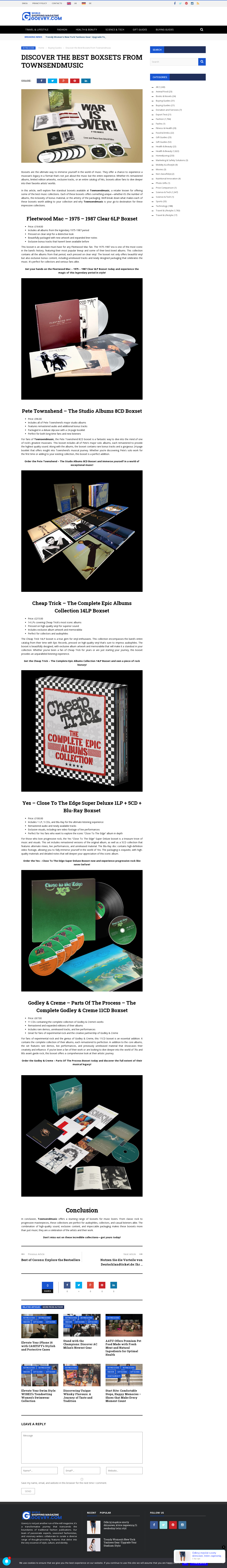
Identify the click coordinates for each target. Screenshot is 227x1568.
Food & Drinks (163, 132)
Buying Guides (165, 29)
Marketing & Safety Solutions (170, 160)
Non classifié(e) (163, 173)
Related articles (31, 1307)
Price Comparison (165, 187)
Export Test (161, 114)
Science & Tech (115, 29)
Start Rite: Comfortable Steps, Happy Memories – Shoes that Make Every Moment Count (123, 1396)
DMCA (24, 3)
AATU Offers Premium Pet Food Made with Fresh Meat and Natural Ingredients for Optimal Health (123, 1347)
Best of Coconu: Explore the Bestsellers (50, 1260)
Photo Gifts (161, 183)
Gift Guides (140, 29)
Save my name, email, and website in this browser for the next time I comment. (64, 1482)
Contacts (57, 3)
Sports (68, 1326)
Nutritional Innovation (167, 178)
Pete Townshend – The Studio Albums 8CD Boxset (82, 411)
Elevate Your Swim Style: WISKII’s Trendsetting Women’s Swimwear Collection (38, 1396)
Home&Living (162, 155)
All (157, 87)
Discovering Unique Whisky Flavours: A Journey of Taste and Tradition (77, 1396)
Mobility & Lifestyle (165, 164)
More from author (53, 1307)
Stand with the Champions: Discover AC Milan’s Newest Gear (80, 1344)
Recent (91, 1512)
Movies (159, 169)
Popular (105, 1512)
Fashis (159, 123)
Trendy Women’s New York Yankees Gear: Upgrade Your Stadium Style (85, 36)
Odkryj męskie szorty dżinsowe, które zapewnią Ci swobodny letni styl (120, 1525)
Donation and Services (167, 109)
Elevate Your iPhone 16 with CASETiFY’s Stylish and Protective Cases (38, 1346)
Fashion (62, 29)
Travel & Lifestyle (36, 29)
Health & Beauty (86, 29)
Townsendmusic (100, 190)
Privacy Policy (39, 3)
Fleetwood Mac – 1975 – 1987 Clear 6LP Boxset (82, 218)
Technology (162, 205)
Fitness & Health (164, 128)
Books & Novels (164, 96)
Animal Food (162, 91)
